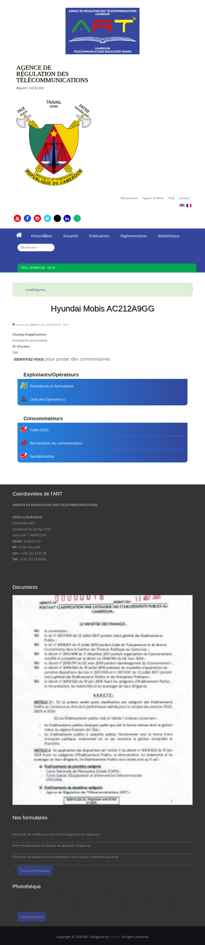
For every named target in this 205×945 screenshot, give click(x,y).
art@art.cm (32, 541)
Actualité (68, 237)
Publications (97, 237)
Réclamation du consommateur (56, 443)
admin (33, 324)
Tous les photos (32, 916)
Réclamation (129, 198)
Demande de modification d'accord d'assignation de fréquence (56, 834)
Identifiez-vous (29, 359)
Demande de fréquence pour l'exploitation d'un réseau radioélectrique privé (65, 857)
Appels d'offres (153, 198)
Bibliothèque (166, 237)
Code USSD (39, 429)
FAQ (171, 198)
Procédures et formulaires (52, 386)
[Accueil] (103, 30)
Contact (184, 198)
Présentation (39, 237)
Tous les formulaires (35, 870)
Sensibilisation (42, 456)
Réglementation (131, 237)
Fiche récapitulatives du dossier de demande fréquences (51, 845)
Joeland (114, 936)
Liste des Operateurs (47, 399)
